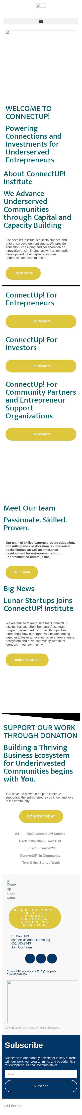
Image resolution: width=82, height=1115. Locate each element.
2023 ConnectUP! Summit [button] (45, 834)
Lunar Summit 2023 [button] (40, 848)
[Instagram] (41, 958)
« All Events (12, 1105)
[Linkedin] (52, 958)
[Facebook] (30, 958)
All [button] (17, 834)
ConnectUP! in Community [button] (40, 855)
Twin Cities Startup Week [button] (41, 862)
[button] (41, 21)
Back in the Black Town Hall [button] (40, 841)
